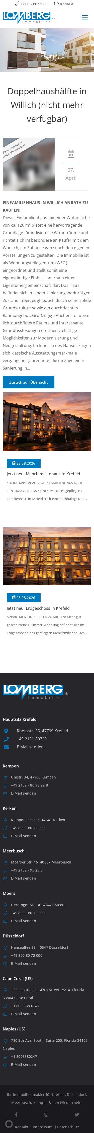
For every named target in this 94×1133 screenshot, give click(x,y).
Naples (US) (14, 1029)
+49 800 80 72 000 (26, 955)
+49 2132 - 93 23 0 (27, 870)
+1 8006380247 (24, 1056)
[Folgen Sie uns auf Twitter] (77, 1115)
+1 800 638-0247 (25, 1005)
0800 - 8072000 (33, 4)
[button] (9, 1124)
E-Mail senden (30, 747)
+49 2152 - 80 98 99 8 (29, 785)
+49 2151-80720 (32, 739)
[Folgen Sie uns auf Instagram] (46, 1115)
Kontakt (66, 4)
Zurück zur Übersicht (28, 382)
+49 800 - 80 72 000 (28, 827)
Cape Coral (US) (18, 978)
